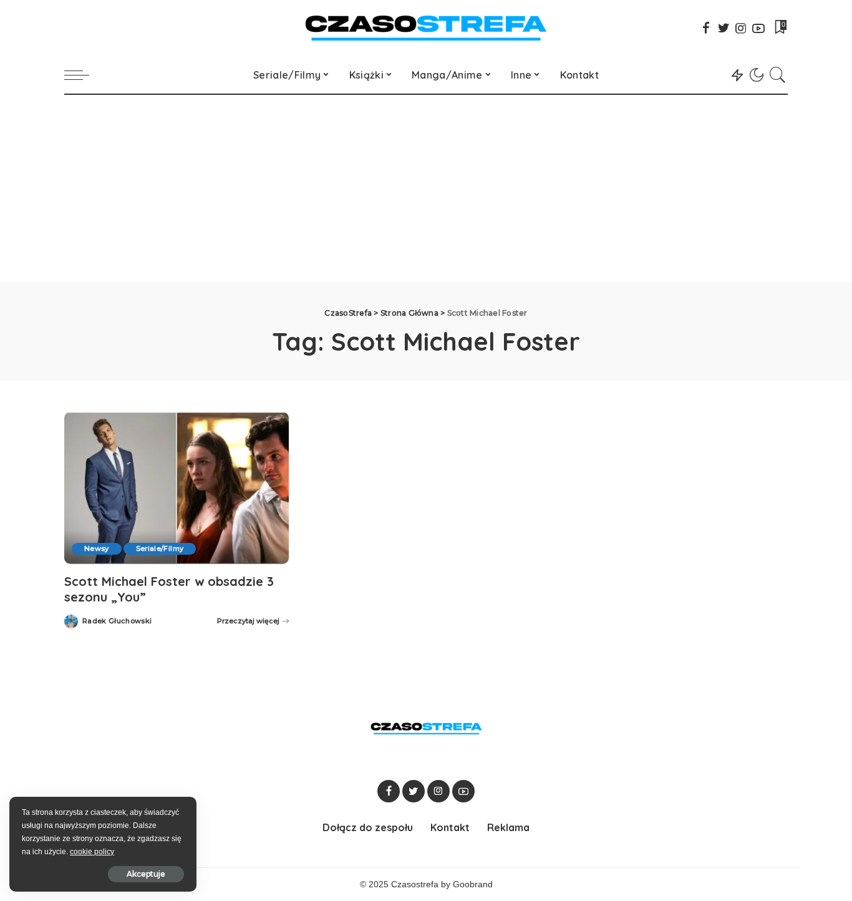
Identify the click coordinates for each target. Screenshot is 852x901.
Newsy (96, 548)
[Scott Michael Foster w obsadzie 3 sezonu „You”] (176, 487)
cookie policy (92, 851)
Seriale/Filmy (159, 548)
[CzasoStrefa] (426, 28)
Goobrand (473, 884)
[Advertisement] (426, 188)
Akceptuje (146, 874)
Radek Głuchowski (117, 621)
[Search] (778, 75)
